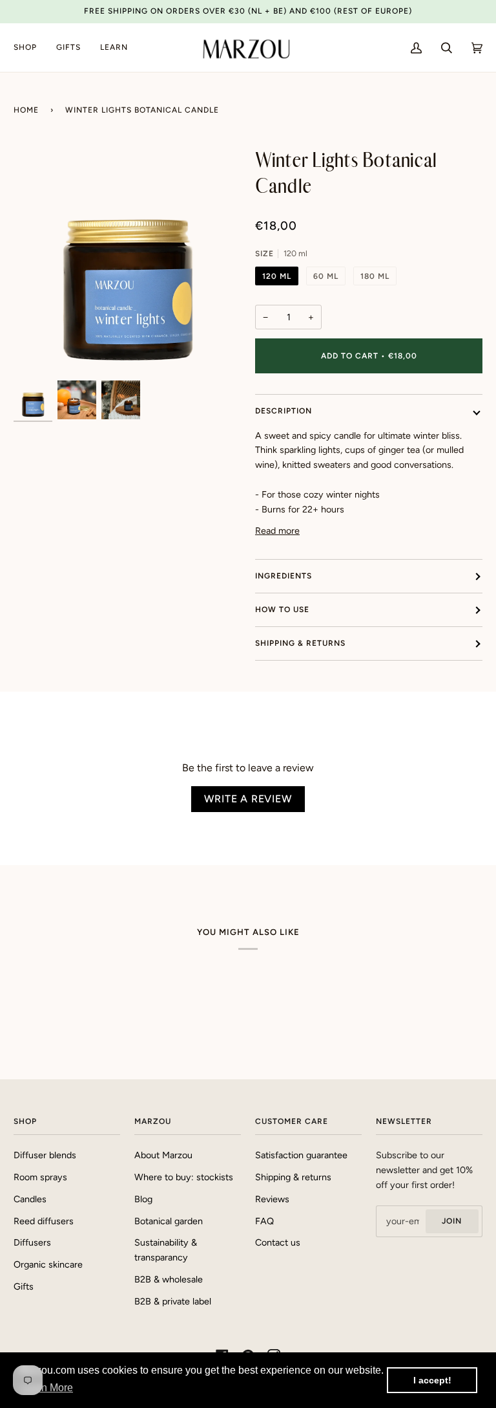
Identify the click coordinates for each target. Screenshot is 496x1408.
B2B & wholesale (168, 1279)
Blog (143, 1199)
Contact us (277, 1242)
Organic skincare (48, 1264)
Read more (277, 530)
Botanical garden (168, 1221)
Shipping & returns (300, 643)
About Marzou (163, 1155)
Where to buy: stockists (183, 1177)
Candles (30, 1199)
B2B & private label (172, 1301)
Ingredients (283, 575)
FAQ (264, 1221)
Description (283, 410)
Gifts (24, 1286)
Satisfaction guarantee (301, 1155)
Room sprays (40, 1177)
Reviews (272, 1199)
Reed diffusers (44, 1221)
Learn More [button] (47, 1387)
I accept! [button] (432, 1380)
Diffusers (32, 1242)
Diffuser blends (45, 1155)
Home (26, 110)
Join (452, 1221)
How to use (282, 609)
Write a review (247, 799)
